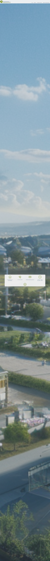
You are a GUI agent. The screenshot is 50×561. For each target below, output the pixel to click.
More (25, 284)
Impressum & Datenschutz (46, 2)
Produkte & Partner (39, 2)
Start (32, 2)
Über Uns (35, 2)
